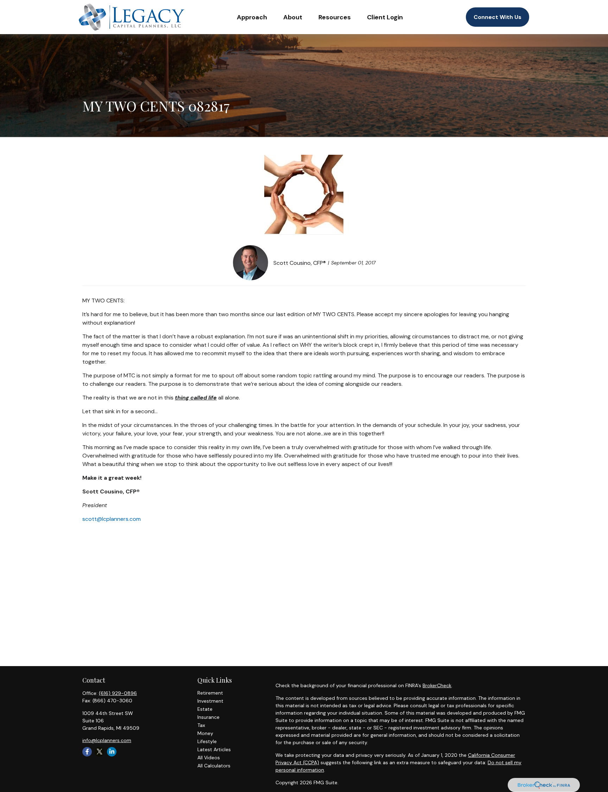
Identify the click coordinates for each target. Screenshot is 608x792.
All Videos (208, 757)
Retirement (210, 693)
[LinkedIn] (111, 751)
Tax (201, 725)
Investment (210, 701)
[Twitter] (99, 751)
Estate (205, 709)
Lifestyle (207, 741)
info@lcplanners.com (106, 740)
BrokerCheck (437, 685)
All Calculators (213, 765)
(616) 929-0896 (118, 693)
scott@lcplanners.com (111, 519)
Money (205, 733)
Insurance (208, 717)
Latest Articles (214, 749)
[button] (252, 17)
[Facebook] (87, 751)
